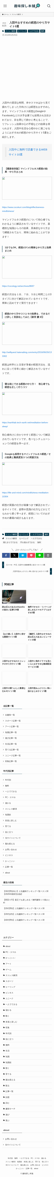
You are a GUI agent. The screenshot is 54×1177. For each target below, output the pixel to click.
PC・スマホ (10, 797)
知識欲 (8, 815)
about (7, 873)
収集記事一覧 (11, 761)
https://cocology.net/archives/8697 (18, 286)
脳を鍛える (10, 844)
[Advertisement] (27, 72)
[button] (6, 555)
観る (7, 1085)
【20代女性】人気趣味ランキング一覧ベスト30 (23, 914)
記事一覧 (9, 867)
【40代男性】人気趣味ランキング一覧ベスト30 (23, 920)
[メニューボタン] (5, 6)
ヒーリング (22, 31)
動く (7, 1016)
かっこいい (10, 861)
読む (7, 1103)
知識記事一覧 (11, 732)
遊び (7, 1115)
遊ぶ (7, 1120)
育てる (8, 826)
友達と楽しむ (11, 820)
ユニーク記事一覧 (13, 755)
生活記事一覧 (11, 744)
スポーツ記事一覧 (13, 721)
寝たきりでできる (10, 542)
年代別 (8, 780)
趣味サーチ (10, 1109)
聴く (7, 1068)
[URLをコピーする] (48, 555)
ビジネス (9, 855)
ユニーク (9, 998)
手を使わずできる (27, 542)
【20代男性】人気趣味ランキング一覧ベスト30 (23, 908)
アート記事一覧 (12, 726)
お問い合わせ (11, 849)
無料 (42, 31)
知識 (7, 1056)
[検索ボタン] (49, 6)
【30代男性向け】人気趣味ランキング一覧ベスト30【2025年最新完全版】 (25, 892)
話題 (7, 1097)
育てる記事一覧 (12, 750)
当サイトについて (13, 838)
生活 (7, 1051)
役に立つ (9, 832)
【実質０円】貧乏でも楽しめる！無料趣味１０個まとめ (26, 901)
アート (8, 964)
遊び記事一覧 (11, 738)
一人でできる (34, 31)
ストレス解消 (10, 31)
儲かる (8, 803)
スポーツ (9, 981)
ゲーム (8, 969)
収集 (7, 1027)
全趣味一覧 (10, 715)
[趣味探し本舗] (27, 6)
